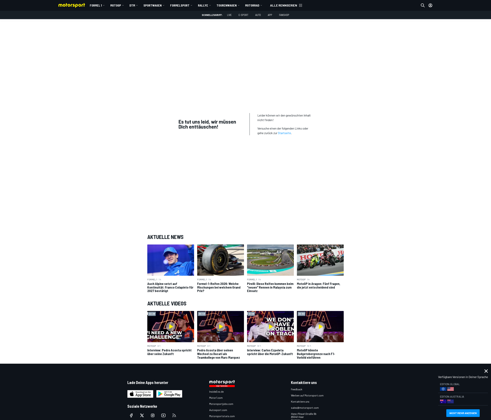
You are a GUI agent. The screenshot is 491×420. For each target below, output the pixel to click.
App (270, 14)
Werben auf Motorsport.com (307, 395)
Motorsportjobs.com (221, 403)
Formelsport (179, 5)
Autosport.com (218, 410)
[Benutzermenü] (430, 5)
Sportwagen (152, 5)
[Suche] (423, 5)
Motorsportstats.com (222, 416)
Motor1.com (216, 397)
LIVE (229, 14)
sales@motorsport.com (305, 407)
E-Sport (243, 14)
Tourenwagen (227, 5)
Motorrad (252, 5)
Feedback (296, 389)
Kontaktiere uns (300, 401)
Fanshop (284, 14)
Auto (258, 14)
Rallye (203, 5)
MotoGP (115, 5)
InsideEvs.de (216, 391)
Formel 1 (96, 5)
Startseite (284, 133)
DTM (132, 5)
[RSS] (174, 415)
